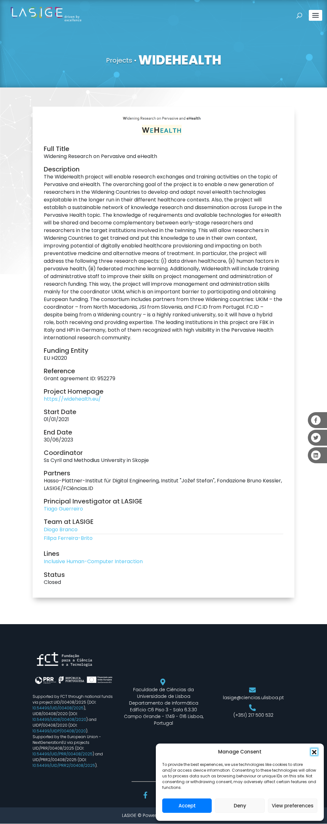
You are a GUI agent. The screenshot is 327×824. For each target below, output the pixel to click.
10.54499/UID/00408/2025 (58, 708)
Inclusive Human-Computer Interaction (93, 561)
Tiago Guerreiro (63, 508)
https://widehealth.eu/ (72, 399)
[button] (314, 752)
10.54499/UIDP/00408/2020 (59, 731)
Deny (240, 805)
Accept (187, 805)
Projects (119, 60)
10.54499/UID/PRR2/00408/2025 (64, 765)
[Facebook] (146, 796)
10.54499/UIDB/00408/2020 (59, 719)
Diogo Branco (61, 529)
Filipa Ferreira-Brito (68, 538)
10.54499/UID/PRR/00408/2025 (63, 754)
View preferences (293, 805)
